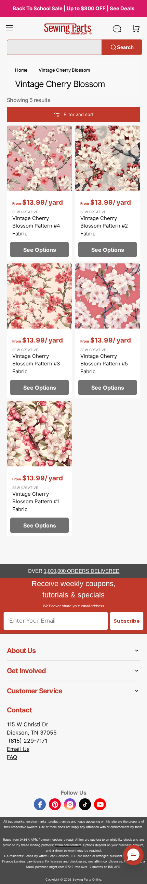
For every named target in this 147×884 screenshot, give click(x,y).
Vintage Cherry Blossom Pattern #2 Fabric (104, 226)
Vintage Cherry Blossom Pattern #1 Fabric (35, 501)
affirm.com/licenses (108, 861)
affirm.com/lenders (68, 845)
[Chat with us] (116, 28)
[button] (9, 28)
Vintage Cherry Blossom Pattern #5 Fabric (104, 364)
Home (21, 70)
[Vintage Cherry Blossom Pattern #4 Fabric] (39, 193)
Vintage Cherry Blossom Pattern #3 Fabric (36, 364)
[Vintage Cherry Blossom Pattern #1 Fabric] (39, 468)
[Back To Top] (137, 874)
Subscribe (126, 621)
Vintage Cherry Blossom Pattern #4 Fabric (36, 226)
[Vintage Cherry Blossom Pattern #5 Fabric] (107, 330)
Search (125, 47)
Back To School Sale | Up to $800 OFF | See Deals (73, 8)
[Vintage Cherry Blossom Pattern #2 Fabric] (107, 193)
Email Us (18, 748)
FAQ (12, 757)
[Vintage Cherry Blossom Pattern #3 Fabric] (39, 330)
